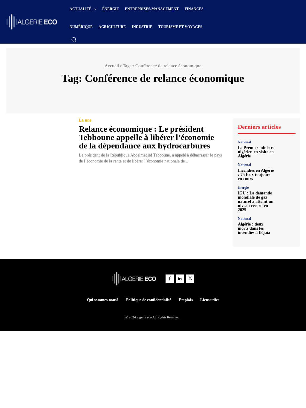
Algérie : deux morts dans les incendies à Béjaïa (254, 228)
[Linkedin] (180, 278)
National (244, 142)
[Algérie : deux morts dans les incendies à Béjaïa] (287, 225)
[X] (190, 278)
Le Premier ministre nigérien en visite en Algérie (256, 151)
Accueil (112, 65)
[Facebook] (170, 278)
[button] (73, 39)
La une (85, 120)
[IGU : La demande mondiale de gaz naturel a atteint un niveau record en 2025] (287, 194)
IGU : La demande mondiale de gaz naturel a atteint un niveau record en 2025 (255, 201)
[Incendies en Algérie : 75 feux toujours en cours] (287, 171)
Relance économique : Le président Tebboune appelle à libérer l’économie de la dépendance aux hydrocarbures (146, 137)
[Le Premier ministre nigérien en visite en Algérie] (287, 149)
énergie (243, 187)
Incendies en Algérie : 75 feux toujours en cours (256, 174)
